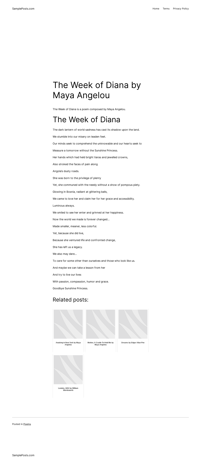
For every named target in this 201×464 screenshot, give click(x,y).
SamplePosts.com (23, 8)
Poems (27, 424)
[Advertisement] (100, 48)
